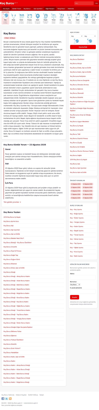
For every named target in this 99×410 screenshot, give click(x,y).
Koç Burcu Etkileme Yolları (12, 331)
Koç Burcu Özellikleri (77, 59)
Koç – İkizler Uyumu (77, 218)
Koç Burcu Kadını (9, 361)
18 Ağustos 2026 (87, 191)
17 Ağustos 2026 (75, 194)
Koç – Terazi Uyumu (77, 235)
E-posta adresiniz (76, 288)
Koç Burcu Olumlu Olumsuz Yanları (82, 151)
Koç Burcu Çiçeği (76, 143)
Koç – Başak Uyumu (76, 231)
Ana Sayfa (6, 8)
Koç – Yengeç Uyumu (77, 222)
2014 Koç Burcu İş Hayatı (12, 217)
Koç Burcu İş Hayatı (76, 126)
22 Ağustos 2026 (87, 184)
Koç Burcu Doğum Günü (12, 259)
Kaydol (74, 297)
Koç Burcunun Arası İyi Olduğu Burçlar (80, 116)
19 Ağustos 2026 (75, 191)
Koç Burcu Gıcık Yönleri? (12, 348)
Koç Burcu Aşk (8, 226)
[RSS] (10, 399)
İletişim (42, 395)
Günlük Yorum (16, 8)
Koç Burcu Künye (76, 63)
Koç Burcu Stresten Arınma (79, 85)
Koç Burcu (9, 3)
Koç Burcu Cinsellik (10, 247)
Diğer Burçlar (50, 8)
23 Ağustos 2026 (75, 184)
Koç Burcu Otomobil (77, 93)
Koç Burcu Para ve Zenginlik (79, 80)
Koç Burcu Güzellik (10, 344)
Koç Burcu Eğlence (10, 335)
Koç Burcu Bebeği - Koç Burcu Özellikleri (17, 242)
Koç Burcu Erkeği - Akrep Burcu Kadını (17, 276)
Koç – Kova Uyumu (76, 252)
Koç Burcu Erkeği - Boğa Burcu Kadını (16, 293)
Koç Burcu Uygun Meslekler (79, 121)
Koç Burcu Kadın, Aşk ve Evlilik (14, 357)
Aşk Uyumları (38, 8)
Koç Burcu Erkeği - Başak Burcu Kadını (17, 289)
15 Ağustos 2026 (75, 198)
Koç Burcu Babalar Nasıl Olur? (14, 238)
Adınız (72, 273)
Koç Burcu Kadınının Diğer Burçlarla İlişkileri (82, 103)
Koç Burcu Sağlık (76, 155)
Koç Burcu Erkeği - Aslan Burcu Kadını (17, 281)
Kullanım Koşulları (21, 395)
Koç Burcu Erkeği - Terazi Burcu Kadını (17, 310)
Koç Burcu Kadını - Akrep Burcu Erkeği (17, 365)
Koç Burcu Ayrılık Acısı (11, 221)
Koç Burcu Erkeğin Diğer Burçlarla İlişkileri (18, 327)
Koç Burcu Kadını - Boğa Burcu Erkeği (16, 382)
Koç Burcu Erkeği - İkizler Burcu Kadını (17, 323)
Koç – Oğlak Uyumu (76, 247)
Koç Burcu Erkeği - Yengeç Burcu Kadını (17, 319)
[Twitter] (6, 399)
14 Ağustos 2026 (87, 198)
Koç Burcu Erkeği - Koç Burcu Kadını (16, 302)
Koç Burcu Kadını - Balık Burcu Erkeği (16, 374)
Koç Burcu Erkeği (9, 272)
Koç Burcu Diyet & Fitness (12, 251)
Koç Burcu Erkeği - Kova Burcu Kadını (16, 297)
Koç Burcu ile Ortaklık (77, 147)
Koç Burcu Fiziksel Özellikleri (13, 340)
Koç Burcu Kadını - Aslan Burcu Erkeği (17, 369)
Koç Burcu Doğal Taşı (11, 255)
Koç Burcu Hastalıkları (11, 352)
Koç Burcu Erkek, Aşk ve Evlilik (14, 268)
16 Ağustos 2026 (87, 194)
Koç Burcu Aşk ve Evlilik (12, 234)
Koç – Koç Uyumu (76, 209)
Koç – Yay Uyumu (76, 243)
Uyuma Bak (83, 47)
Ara (97, 3)
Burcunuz (73, 282)
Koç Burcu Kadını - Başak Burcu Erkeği (17, 378)
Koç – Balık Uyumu (76, 256)
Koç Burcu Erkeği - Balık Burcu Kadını (16, 285)
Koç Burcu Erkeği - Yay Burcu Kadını (16, 314)
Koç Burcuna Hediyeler (78, 76)
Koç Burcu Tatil (75, 134)
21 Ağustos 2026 (75, 187)
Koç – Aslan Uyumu (76, 226)
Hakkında (71, 8)
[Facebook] (3, 399)
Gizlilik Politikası (33, 395)
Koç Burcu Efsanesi (10, 264)
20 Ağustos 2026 (87, 187)
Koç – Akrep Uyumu (76, 239)
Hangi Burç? (61, 8)
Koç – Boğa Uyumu (76, 214)
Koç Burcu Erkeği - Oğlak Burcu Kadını (17, 306)
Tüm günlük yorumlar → (12, 202)
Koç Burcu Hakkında (8, 395)
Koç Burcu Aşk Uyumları (12, 230)
